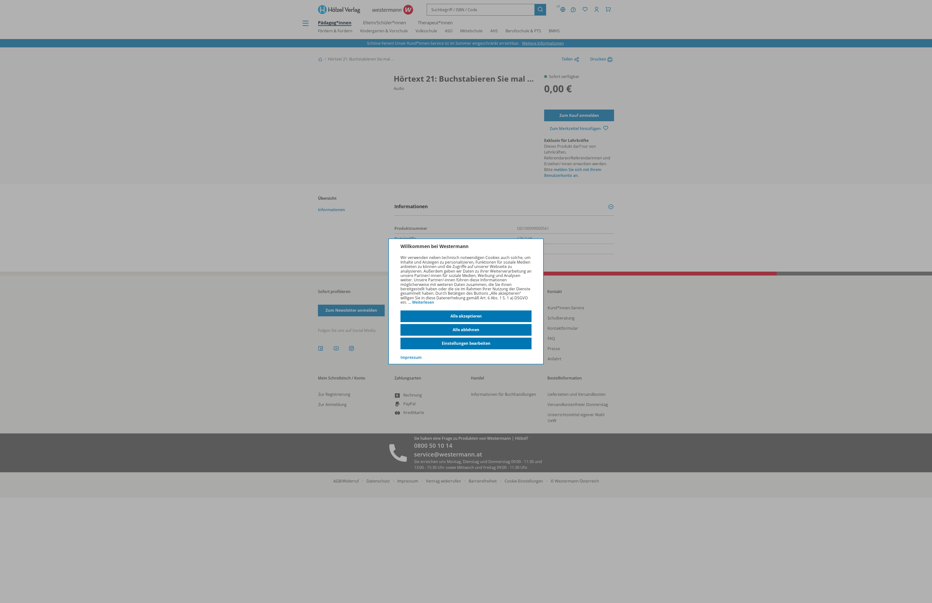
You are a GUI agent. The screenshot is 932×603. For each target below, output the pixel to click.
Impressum (411, 357)
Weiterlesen (423, 302)
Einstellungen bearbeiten (466, 343)
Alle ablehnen (466, 329)
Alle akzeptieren (466, 316)
